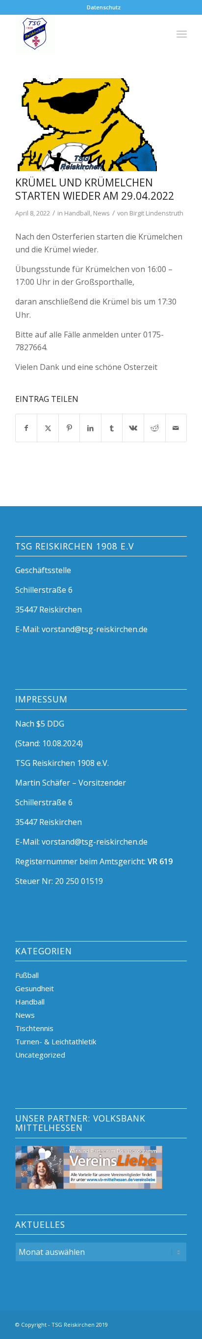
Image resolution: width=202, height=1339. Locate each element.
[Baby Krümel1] (88, 124)
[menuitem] (104, 7)
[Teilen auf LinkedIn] (90, 428)
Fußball (27, 975)
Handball (77, 213)
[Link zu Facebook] (179, 1323)
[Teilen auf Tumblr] (112, 428)
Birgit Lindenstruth (156, 213)
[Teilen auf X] (47, 428)
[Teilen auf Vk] (133, 428)
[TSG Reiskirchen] (83, 34)
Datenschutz (104, 7)
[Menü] (182, 34)
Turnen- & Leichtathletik (55, 1041)
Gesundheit (34, 988)
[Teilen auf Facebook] (26, 428)
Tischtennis (34, 1028)
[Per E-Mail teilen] (176, 428)
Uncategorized (40, 1055)
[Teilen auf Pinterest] (69, 428)
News (101, 213)
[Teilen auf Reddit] (154, 428)
